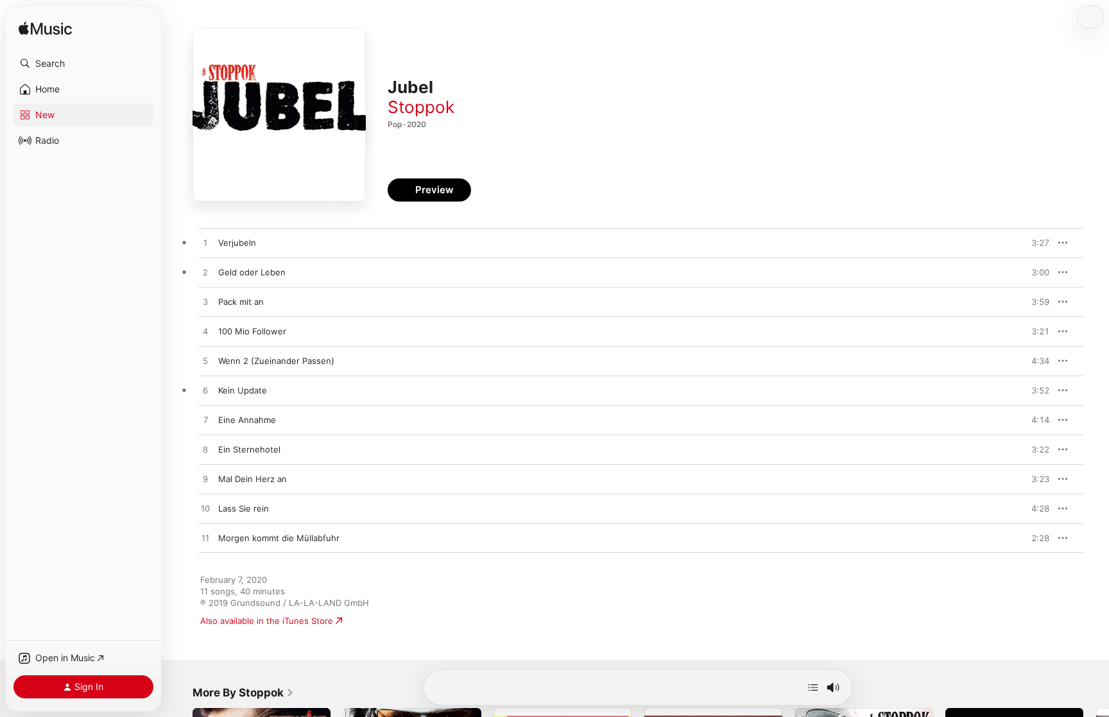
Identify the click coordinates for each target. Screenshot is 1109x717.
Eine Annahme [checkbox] (247, 420)
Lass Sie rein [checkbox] (243, 508)
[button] (83, 63)
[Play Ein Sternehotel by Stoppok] (205, 450)
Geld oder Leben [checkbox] (252, 272)
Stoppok (421, 107)
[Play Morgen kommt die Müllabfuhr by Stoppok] (205, 538)
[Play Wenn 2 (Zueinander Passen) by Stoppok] (205, 361)
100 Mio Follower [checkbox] (252, 331)
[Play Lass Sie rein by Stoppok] (205, 509)
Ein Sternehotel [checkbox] (249, 449)
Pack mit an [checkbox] (241, 302)
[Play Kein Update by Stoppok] (205, 391)
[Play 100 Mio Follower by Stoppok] (205, 332)
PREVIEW (1035, 242)
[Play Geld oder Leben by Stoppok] (205, 273)
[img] (45, 29)
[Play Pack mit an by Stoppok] (205, 302)
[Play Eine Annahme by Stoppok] (205, 420)
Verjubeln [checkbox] (237, 243)
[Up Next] (813, 687)
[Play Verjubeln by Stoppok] (205, 243)
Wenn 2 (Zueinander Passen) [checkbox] (276, 361)
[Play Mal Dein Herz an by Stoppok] (205, 479)
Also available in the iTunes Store (266, 621)
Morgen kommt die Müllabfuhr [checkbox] (279, 538)
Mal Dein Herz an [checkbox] (252, 479)
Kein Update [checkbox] (242, 390)
